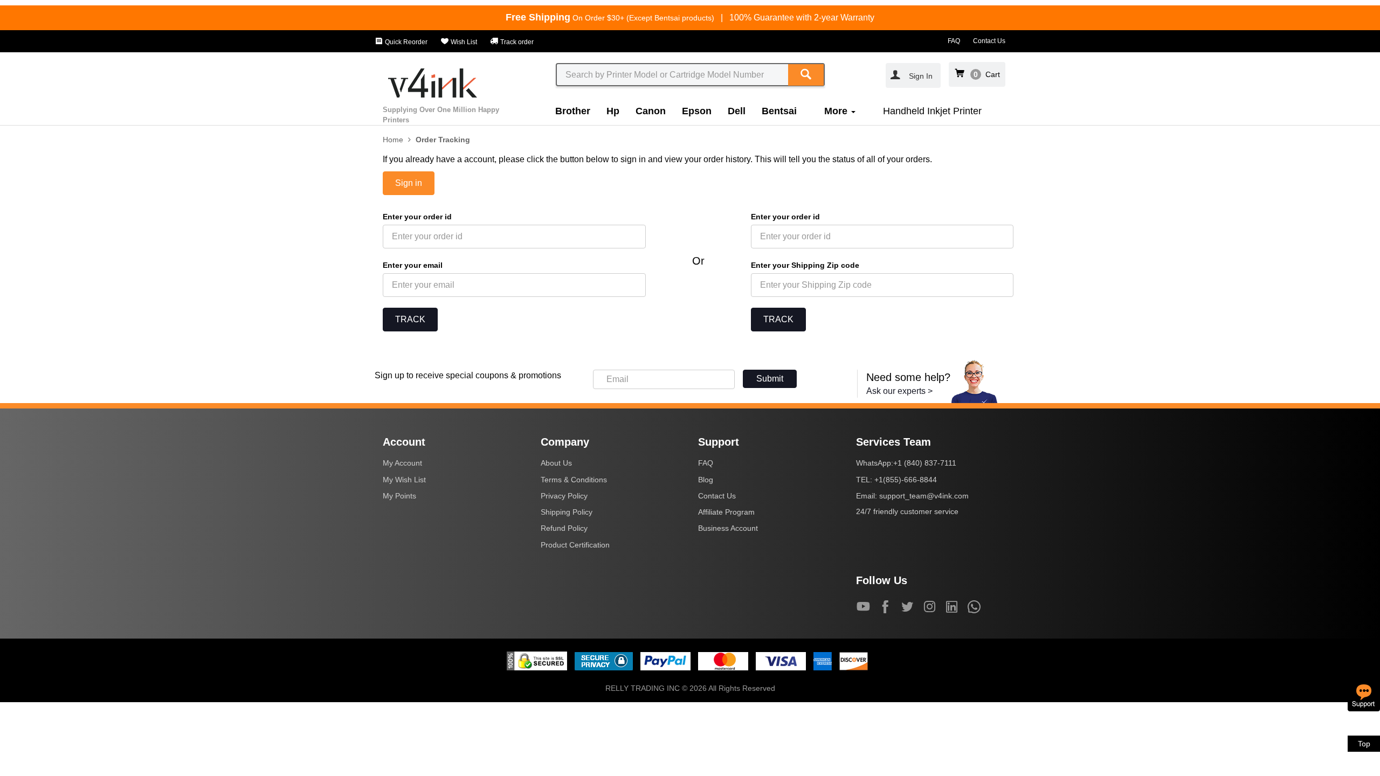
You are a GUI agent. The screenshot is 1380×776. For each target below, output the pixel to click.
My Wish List (404, 479)
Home (393, 139)
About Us (556, 463)
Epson (697, 111)
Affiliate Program (726, 512)
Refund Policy (564, 528)
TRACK (410, 319)
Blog (705, 479)
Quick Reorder (405, 42)
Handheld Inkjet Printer (932, 111)
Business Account (728, 528)
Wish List (463, 42)
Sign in (408, 183)
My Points (399, 495)
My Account (402, 463)
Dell (737, 111)
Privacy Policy (564, 495)
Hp (612, 111)
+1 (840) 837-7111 (924, 463)
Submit (769, 378)
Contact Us (989, 41)
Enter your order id (417, 216)
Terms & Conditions (574, 479)
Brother (572, 111)
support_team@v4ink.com (924, 495)
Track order (516, 42)
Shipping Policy (566, 512)
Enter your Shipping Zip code (805, 265)
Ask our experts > (899, 391)
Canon (651, 111)
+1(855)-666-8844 (905, 479)
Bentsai (779, 111)
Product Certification (575, 545)
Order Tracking (443, 139)
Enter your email (413, 265)
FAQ (954, 41)
